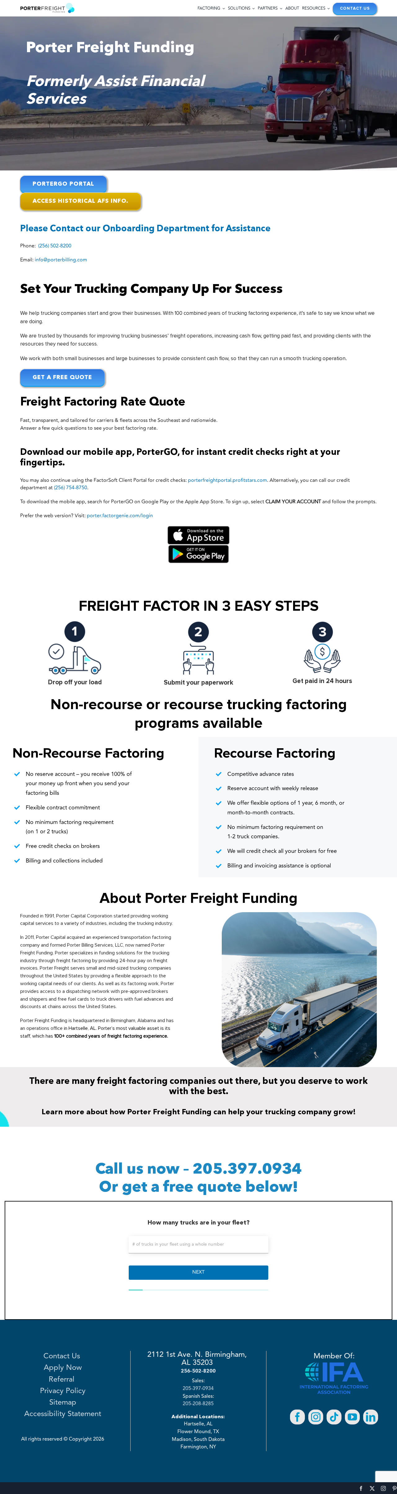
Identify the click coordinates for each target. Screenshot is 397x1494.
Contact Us (62, 1356)
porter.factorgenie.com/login (120, 515)
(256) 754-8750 (70, 487)
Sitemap (62, 1402)
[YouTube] (352, 1417)
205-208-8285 (198, 1403)
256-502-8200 (198, 1371)
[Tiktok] (334, 1417)
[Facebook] (297, 1417)
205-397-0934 (198, 1388)
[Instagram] (315, 1417)
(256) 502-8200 (54, 246)
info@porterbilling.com (61, 260)
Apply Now (63, 1368)
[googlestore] (198, 547)
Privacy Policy (63, 1391)
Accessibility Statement (62, 1414)
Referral (63, 1379)
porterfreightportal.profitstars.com (227, 480)
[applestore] (198, 528)
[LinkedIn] (370, 1417)
